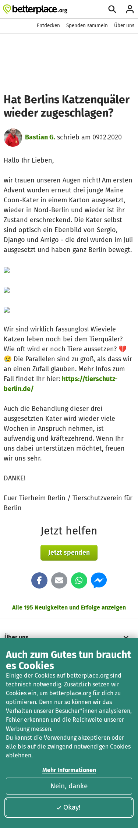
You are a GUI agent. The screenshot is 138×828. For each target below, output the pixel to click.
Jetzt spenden (69, 552)
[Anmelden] (129, 9)
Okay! (72, 807)
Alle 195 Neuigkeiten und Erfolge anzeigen (69, 607)
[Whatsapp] (79, 580)
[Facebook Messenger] (99, 580)
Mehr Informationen (69, 770)
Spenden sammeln (87, 25)
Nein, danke (69, 786)
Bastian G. (40, 137)
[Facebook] (39, 580)
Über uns (124, 25)
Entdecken (48, 25)
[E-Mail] (59, 580)
